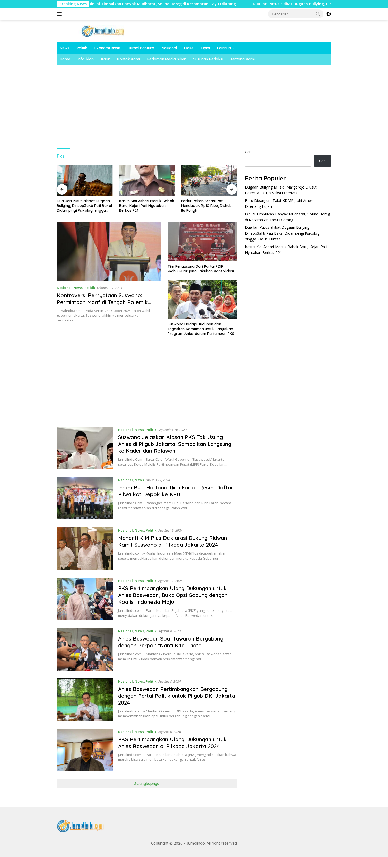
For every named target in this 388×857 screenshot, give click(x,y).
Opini (205, 48)
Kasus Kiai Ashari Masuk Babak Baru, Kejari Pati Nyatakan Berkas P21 (146, 206)
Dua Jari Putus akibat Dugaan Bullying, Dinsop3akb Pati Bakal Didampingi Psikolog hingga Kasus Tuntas (84, 206)
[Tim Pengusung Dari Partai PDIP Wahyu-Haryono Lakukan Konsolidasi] (202, 241)
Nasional (169, 48)
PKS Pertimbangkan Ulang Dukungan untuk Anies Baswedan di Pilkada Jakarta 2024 (172, 742)
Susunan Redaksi (208, 59)
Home (65, 59)
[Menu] (60, 13)
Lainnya (224, 48)
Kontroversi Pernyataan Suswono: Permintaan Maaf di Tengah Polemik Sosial (102, 302)
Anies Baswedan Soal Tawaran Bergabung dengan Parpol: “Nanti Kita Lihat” (170, 642)
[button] (318, 13)
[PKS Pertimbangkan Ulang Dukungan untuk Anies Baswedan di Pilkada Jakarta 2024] (85, 750)
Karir (105, 59)
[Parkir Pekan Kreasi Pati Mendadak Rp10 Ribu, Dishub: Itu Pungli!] (209, 180)
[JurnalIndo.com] (103, 30)
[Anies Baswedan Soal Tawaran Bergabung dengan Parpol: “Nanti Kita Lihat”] (85, 649)
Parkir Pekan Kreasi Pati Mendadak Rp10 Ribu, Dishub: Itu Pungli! (207, 206)
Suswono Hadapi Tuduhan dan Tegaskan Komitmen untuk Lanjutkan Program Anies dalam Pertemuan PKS (201, 329)
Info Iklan (86, 59)
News (64, 48)
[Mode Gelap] (328, 13)
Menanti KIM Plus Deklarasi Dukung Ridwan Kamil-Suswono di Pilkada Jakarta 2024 (172, 541)
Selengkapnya (146, 783)
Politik (82, 48)
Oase (188, 48)
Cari (248, 151)
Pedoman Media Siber (166, 59)
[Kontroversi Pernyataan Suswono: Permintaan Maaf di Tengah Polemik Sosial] (109, 251)
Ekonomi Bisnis (107, 48)
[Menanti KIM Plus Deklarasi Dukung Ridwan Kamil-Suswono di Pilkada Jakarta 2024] (85, 548)
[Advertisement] (215, 104)
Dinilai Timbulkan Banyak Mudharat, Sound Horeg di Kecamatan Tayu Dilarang (131, 4)
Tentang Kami (242, 59)
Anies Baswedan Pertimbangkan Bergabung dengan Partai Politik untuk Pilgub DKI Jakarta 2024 (176, 696)
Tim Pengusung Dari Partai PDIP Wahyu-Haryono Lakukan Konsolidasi (201, 268)
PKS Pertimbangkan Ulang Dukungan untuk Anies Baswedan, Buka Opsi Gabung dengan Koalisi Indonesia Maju (173, 595)
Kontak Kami (128, 59)
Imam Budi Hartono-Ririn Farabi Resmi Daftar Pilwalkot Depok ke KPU (175, 491)
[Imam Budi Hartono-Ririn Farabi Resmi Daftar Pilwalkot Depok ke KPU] (85, 498)
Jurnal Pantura (141, 48)
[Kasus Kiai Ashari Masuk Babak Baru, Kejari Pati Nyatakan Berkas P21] (147, 180)
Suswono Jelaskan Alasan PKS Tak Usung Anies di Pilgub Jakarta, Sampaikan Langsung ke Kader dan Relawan (174, 444)
